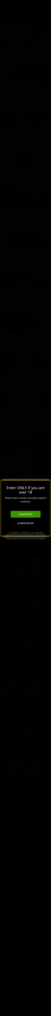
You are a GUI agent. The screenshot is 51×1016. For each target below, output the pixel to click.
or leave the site (25, 522)
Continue (25, 514)
